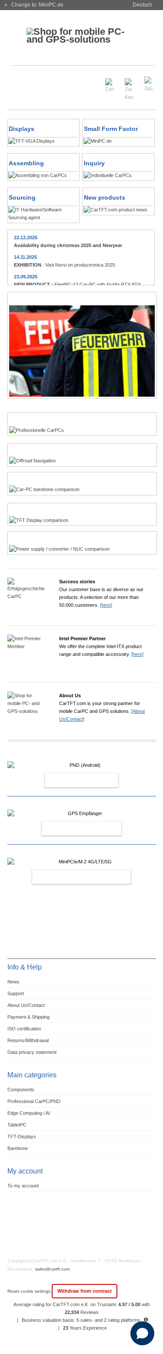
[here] (106, 605)
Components (20, 1089)
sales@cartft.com (52, 1269)
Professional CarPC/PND (33, 1101)
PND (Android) (72, 780)
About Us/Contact (26, 1005)
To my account (23, 1185)
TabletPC (17, 1124)
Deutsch (142, 5)
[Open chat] (142, 1333)
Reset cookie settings (29, 1291)
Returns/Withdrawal (28, 1040)
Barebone (17, 1148)
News (13, 981)
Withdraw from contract (84, 1291)
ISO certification (24, 1028)
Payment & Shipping (28, 1017)
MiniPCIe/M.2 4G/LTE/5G (72, 876)
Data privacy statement (32, 1052)
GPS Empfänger (72, 828)
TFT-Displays (21, 1136)
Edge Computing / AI (28, 1113)
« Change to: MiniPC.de (33, 5)
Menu (18, 80)
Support (15, 993)
